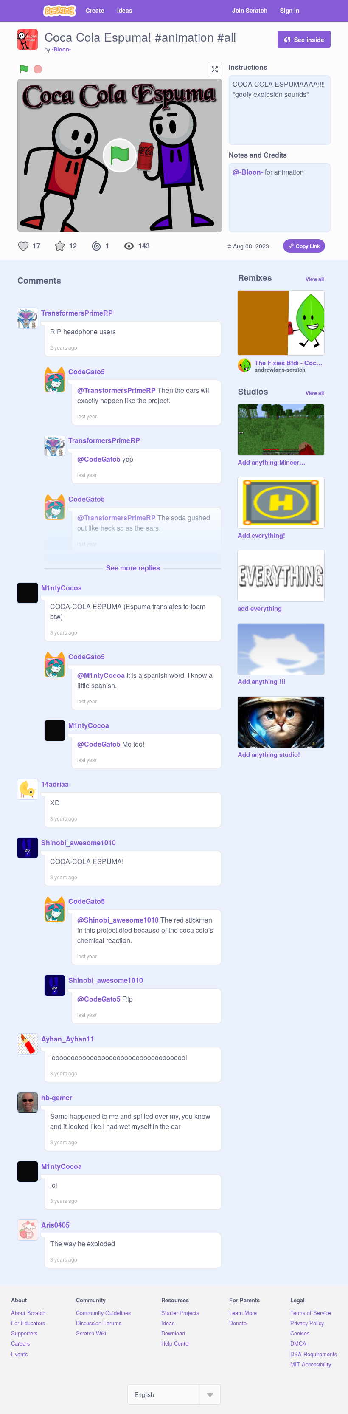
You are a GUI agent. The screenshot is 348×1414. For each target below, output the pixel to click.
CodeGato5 (86, 371)
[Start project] (24, 69)
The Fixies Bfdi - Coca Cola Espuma (289, 363)
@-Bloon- (248, 172)
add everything (260, 608)
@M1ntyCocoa (101, 675)
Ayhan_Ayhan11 (67, 1039)
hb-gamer (56, 1097)
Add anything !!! (262, 682)
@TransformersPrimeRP (116, 390)
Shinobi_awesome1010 (78, 842)
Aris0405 (55, 1225)
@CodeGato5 (99, 459)
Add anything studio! (269, 755)
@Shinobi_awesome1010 (118, 920)
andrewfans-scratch (280, 369)
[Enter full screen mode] (215, 69)
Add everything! (261, 535)
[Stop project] (38, 69)
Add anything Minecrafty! (272, 462)
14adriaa (55, 784)
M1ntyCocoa (61, 588)
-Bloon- (61, 49)
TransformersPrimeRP (77, 313)
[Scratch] (59, 10)
